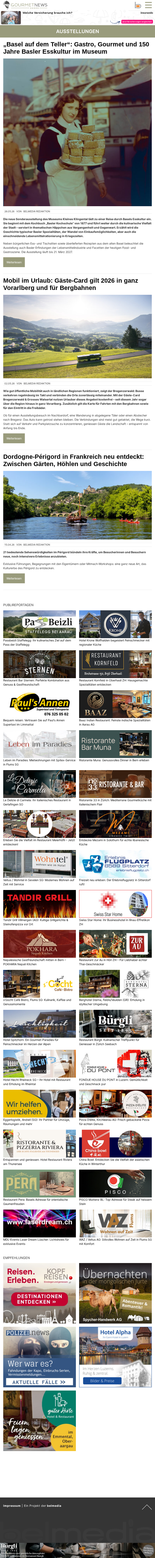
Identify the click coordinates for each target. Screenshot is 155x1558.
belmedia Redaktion (36, 211)
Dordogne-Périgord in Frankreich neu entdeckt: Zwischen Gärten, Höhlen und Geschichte (73, 460)
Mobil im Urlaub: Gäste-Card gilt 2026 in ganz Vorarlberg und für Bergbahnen (70, 284)
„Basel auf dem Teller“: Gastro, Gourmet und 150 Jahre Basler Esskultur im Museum (76, 48)
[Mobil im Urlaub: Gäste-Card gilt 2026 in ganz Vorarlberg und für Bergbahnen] (77, 336)
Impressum (12, 1505)
